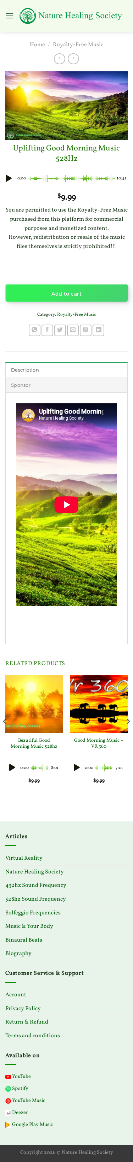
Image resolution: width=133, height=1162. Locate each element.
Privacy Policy (23, 1009)
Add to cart (66, 294)
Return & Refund (26, 1022)
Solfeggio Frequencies (33, 913)
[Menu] (9, 15)
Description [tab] (25, 370)
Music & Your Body (29, 926)
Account (15, 995)
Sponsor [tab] (21, 385)
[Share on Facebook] (47, 330)
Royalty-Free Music (78, 45)
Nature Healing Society (34, 872)
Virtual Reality (24, 858)
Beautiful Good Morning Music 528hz (34, 743)
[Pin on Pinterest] (86, 330)
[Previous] (5, 735)
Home (37, 45)
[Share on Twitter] (60, 330)
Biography (18, 954)
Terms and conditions (32, 1036)
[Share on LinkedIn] (98, 330)
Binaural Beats (23, 940)
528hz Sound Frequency (35, 899)
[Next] (128, 735)
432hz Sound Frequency (35, 885)
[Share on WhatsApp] (34, 330)
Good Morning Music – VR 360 (98, 743)
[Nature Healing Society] (70, 16)
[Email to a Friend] (73, 330)
